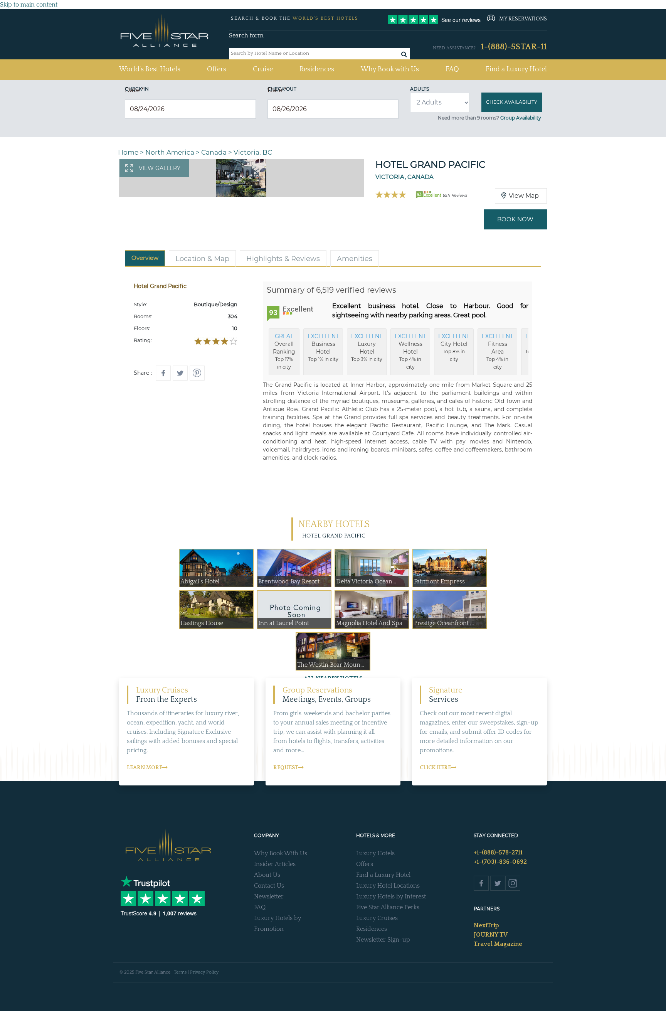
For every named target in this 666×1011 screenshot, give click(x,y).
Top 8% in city (453, 347)
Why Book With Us (280, 853)
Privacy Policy (204, 972)
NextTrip (486, 925)
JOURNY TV (491, 934)
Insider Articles (275, 864)
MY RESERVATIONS (523, 19)
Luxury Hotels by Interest (391, 896)
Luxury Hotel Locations (388, 885)
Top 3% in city (366, 347)
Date (134, 90)
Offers (216, 69)
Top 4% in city (410, 351)
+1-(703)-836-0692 (500, 861)
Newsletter (269, 896)
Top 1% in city (323, 347)
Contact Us (269, 885)
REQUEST (285, 768)
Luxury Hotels (375, 853)
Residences (316, 69)
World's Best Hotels (149, 69)
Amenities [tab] (354, 258)
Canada (214, 152)
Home (128, 152)
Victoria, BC (253, 152)
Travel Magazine (498, 943)
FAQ (452, 69)
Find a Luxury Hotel (516, 69)
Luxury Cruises (377, 918)
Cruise (263, 69)
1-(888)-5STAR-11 (514, 47)
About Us (267, 874)
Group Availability (520, 118)
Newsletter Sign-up (383, 939)
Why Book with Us (390, 69)
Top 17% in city (284, 351)
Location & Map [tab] (202, 258)
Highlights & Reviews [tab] (283, 258)
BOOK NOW (515, 219)
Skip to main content (28, 4)
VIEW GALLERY (159, 168)
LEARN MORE (144, 768)
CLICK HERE (435, 768)
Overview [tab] (144, 257)
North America (169, 152)
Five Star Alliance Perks (387, 907)
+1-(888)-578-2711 (498, 852)
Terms (180, 972)
